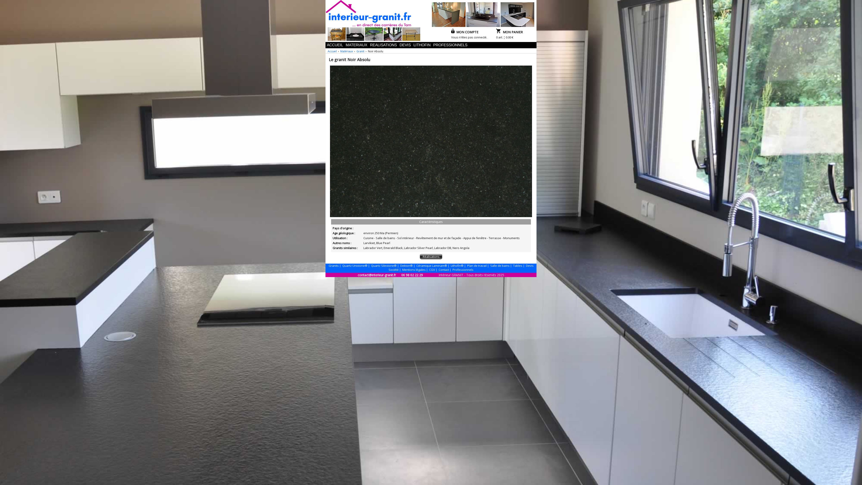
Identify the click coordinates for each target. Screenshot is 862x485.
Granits (334, 266)
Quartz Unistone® (354, 266)
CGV (432, 270)
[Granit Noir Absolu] (431, 216)
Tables (517, 266)
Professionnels (463, 270)
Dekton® (406, 266)
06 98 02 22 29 (412, 275)
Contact (444, 270)
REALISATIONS (383, 45)
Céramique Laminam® (431, 266)
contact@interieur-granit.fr (377, 275)
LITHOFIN (422, 45)
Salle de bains (500, 266)
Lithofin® (457, 266)
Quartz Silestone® (384, 266)
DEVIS (405, 45)
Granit (360, 51)
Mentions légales (414, 270)
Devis (530, 266)
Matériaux (346, 51)
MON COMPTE (466, 32)
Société (394, 270)
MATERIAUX (356, 45)
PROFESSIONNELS (450, 45)
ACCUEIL (335, 45)
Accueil (332, 51)
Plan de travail (477, 266)
